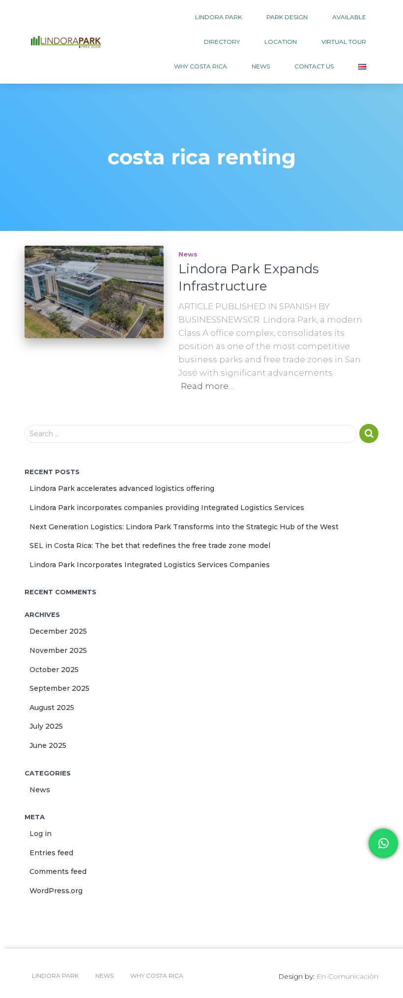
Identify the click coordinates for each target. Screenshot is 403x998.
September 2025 (59, 688)
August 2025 (51, 707)
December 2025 (58, 631)
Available (349, 17)
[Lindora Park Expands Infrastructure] (94, 292)
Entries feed (51, 852)
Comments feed (57, 871)
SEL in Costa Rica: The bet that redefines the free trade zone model (149, 545)
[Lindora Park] (66, 42)
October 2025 (54, 669)
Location (280, 41)
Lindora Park (218, 17)
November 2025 (58, 650)
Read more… (207, 386)
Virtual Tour (343, 41)
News (261, 66)
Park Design (287, 17)
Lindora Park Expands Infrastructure (248, 277)
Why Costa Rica (200, 66)
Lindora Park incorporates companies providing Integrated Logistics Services (166, 507)
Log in (40, 833)
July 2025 (46, 726)
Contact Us (314, 66)
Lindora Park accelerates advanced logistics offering (121, 488)
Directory (222, 41)
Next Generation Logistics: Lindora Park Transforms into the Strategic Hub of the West (184, 526)
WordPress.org (56, 890)
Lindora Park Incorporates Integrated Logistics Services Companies (149, 564)
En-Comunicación (347, 976)
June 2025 (47, 745)
